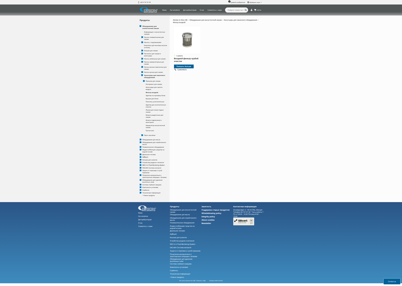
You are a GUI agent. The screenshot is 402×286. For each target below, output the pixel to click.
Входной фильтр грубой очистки (186, 60)
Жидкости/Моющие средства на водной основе (153, 151)
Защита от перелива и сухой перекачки (152, 171)
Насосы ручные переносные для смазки (155, 68)
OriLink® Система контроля (151, 168)
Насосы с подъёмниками (152, 42)
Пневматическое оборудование (153, 147)
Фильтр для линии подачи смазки (155, 111)
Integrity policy (208, 216)
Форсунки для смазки (153, 81)
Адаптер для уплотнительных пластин (156, 106)
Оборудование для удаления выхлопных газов (152, 181)
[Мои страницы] (251, 10)
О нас (202, 10)
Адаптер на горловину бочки (155, 95)
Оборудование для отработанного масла (154, 143)
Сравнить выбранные (237, 2)
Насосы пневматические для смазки (154, 38)
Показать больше (184, 66)
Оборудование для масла (151, 140)
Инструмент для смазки (154, 84)
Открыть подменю (140, 26)
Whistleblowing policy (211, 213)
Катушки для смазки (151, 51)
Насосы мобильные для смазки (155, 59)
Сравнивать (182, 69)
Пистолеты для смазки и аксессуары (152, 55)
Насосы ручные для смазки (153, 72)
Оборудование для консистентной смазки (150, 27)
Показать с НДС (201, 280)
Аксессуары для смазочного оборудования (154, 76)
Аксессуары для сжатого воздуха (154, 88)
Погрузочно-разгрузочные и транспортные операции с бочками (154, 176)
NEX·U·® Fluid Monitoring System (153, 165)
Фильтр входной (152, 92)
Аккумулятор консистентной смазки (155, 126)
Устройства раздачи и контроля (153, 162)
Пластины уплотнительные (155, 102)
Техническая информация (151, 193)
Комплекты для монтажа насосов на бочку (155, 46)
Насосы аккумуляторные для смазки (154, 63)
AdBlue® (145, 157)
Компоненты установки (150, 187)
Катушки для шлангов (149, 160)
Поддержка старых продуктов (216, 209)
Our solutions (175, 10)
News (164, 10)
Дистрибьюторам (189, 10)
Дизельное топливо (149, 154)
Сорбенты (145, 190)
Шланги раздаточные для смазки (154, 116)
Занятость (206, 206)
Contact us (392, 281)
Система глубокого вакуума (151, 185)
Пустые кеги (150, 130)
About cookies (208, 220)
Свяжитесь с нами (214, 10)
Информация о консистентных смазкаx (154, 33)
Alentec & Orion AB (180, 20)
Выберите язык (255, 2)
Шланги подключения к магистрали (154, 121)
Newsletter (206, 223)
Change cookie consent (216, 280)
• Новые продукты (149, 195)
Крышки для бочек (152, 99)
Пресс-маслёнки (149, 135)
